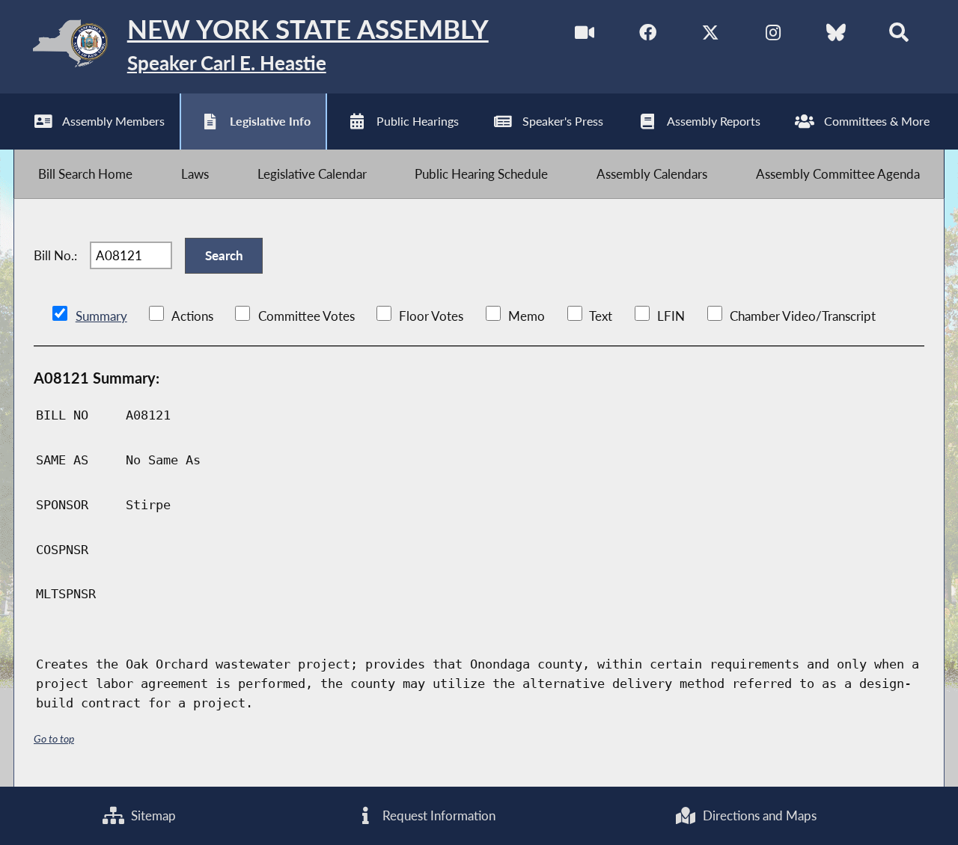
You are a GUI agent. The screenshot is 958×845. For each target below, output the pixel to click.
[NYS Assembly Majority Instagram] (773, 36)
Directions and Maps (758, 815)
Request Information (437, 815)
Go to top (54, 738)
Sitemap (152, 815)
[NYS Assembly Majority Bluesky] (835, 36)
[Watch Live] (585, 36)
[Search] (898, 36)
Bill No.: (55, 255)
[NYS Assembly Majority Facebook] (648, 36)
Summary (101, 316)
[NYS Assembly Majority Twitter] (710, 36)
